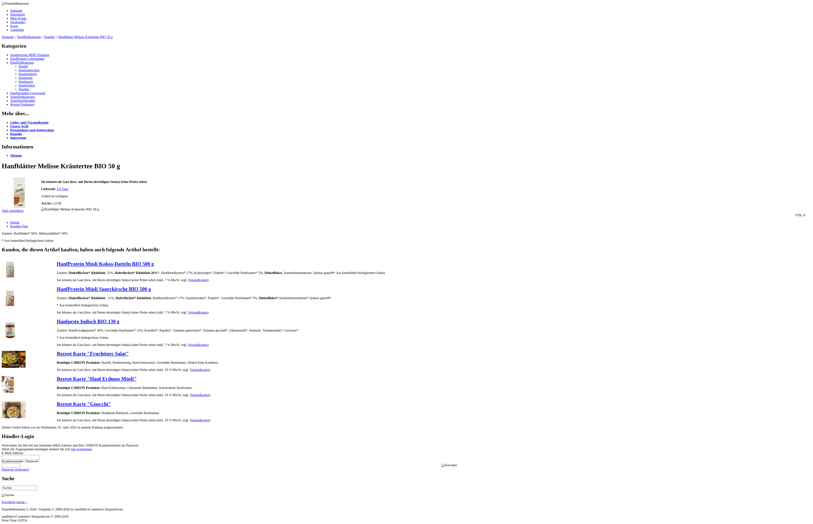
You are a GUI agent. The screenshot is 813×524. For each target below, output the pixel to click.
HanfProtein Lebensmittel (27, 59)
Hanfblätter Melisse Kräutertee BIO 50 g (85, 37)
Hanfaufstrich (28, 74)
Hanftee (49, 37)
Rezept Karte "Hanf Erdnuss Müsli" (97, 379)
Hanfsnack (26, 81)
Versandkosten (197, 280)
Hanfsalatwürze (29, 70)
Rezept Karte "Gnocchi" (84, 404)
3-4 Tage (62, 189)
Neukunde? (18, 22)
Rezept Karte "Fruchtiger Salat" (93, 353)
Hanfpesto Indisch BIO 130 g (88, 321)
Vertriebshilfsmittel (22, 100)
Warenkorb (17, 14)
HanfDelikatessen (29, 37)
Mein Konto (18, 18)
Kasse (14, 26)
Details (14, 222)
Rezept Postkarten (22, 104)
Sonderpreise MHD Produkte (29, 55)
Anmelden (17, 30)
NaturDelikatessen (22, 97)
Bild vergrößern (13, 211)
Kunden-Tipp (19, 226)
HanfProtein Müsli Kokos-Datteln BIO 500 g (105, 264)
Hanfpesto (25, 78)
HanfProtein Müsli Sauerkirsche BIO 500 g (104, 289)
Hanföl (23, 66)
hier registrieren (81, 449)
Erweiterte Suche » (14, 502)
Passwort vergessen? (15, 469)
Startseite (16, 10)
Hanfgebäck (27, 85)
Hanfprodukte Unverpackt (27, 93)
